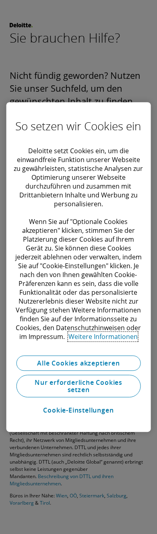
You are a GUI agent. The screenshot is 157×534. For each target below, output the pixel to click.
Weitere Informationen (103, 336)
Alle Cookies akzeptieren (78, 363)
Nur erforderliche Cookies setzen (78, 386)
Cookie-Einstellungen (78, 410)
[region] (78, 267)
